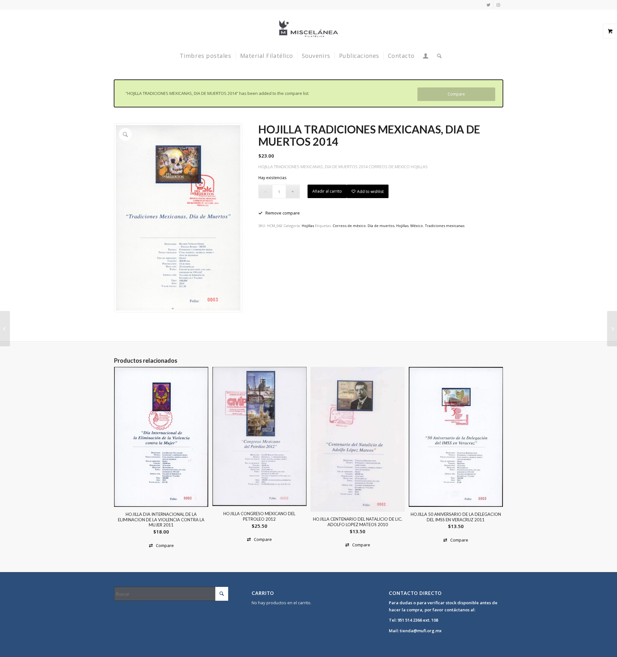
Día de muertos (381, 225)
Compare (456, 94)
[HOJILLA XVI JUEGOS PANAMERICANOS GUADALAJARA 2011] (612, 328)
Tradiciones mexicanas (444, 225)
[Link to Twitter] (488, 5)
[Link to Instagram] (498, 5)
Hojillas (308, 225)
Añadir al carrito (327, 191)
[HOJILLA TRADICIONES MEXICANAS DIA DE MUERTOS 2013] (5, 328)
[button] (279, 213)
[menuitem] (205, 56)
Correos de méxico (349, 225)
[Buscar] (437, 56)
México (416, 225)
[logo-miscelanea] (308, 29)
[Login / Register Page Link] (426, 56)
